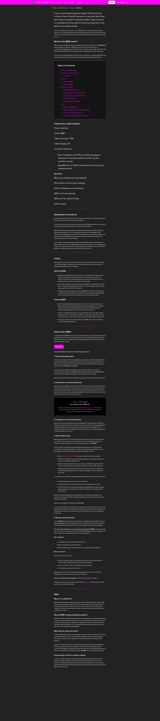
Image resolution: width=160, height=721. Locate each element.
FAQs (62, 104)
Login (112, 2)
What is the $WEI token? (69, 70)
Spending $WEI (68, 81)
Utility (63, 78)
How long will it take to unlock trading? (76, 115)
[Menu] (127, 2)
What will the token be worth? (73, 112)
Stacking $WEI (68, 84)
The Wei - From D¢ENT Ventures (60, 8)
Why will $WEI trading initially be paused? (77, 110)
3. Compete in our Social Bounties (74, 95)
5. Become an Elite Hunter (72, 101)
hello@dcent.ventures (69, 456)
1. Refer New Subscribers (71, 90)
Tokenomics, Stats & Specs (69, 73)
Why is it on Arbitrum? (71, 107)
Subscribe (120, 2)
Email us (87, 582)
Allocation (67, 76)
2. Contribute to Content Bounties (74, 93)
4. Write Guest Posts (70, 98)
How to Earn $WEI (66, 87)
